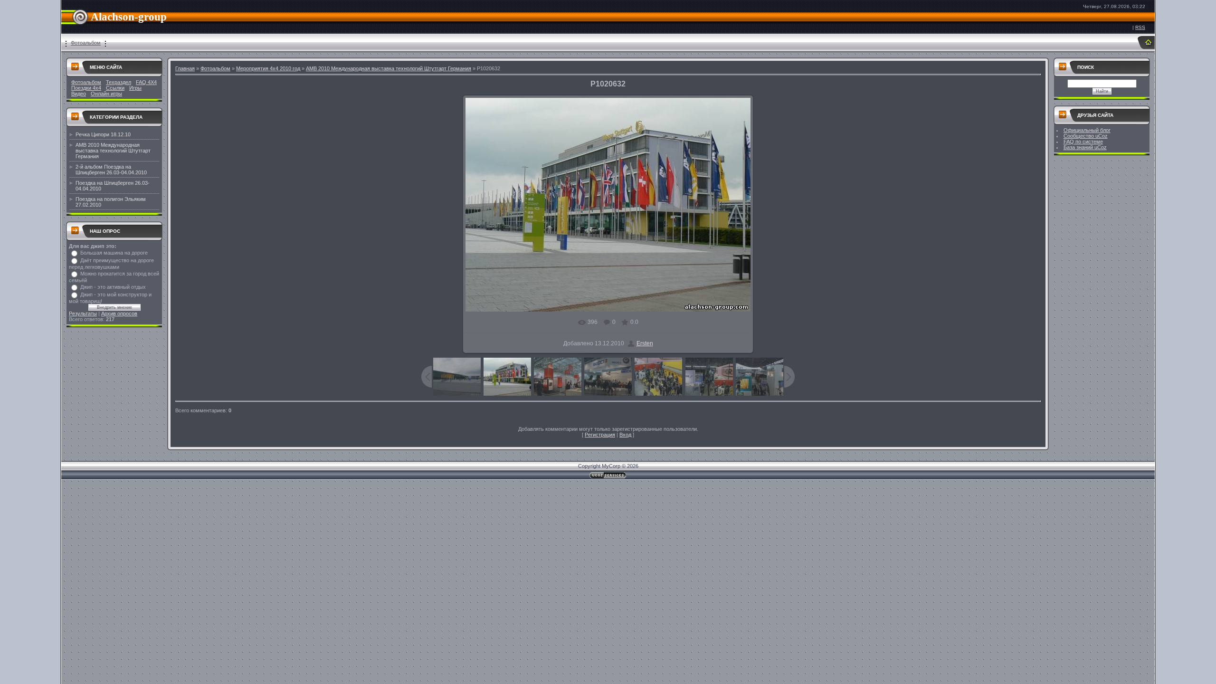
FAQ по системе (1083, 141)
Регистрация (600, 434)
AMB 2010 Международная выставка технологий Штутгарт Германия (113, 150)
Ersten (644, 343)
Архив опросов (119, 313)
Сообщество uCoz (1086, 136)
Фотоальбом (86, 43)
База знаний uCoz (1085, 147)
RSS (1140, 27)
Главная (185, 68)
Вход (625, 434)
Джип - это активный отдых (113, 287)
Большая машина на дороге (114, 253)
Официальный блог (1087, 130)
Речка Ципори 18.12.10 (103, 134)
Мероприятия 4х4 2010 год (268, 68)
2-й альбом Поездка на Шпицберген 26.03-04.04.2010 (111, 169)
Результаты (83, 313)
